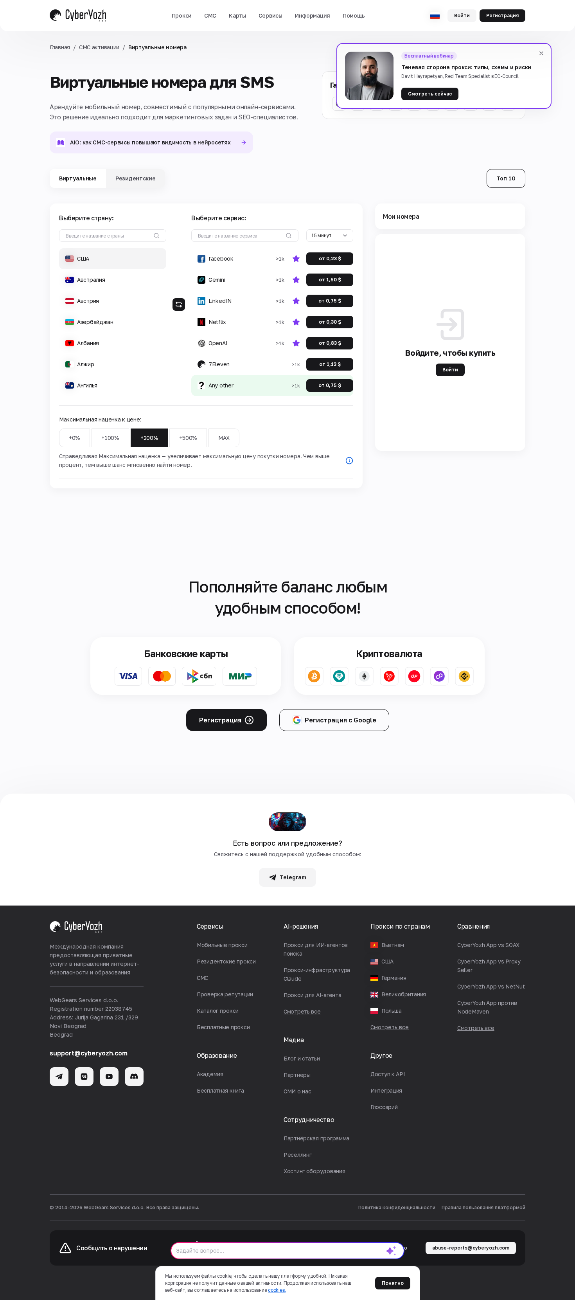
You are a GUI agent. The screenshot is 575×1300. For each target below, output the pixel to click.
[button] (181, 15)
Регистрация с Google (340, 720)
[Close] (541, 53)
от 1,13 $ (330, 364)
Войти (462, 15)
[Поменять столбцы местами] (178, 304)
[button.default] (391, 1250)
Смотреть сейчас (430, 94)
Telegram (293, 877)
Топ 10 (506, 178)
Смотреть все (389, 1027)
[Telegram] (59, 1076)
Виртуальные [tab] (78, 178)
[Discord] (134, 1076)
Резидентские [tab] (135, 178)
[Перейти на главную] (78, 15)
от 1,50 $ (330, 280)
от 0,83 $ (330, 343)
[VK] (84, 1076)
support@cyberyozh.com (89, 1053)
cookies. (277, 1290)
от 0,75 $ (329, 301)
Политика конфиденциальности (396, 1207)
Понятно (393, 1283)
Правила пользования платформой (483, 1207)
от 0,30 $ (330, 322)
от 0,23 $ (330, 258)
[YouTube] (109, 1076)
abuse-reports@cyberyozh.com (470, 1248)
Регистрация (502, 15)
